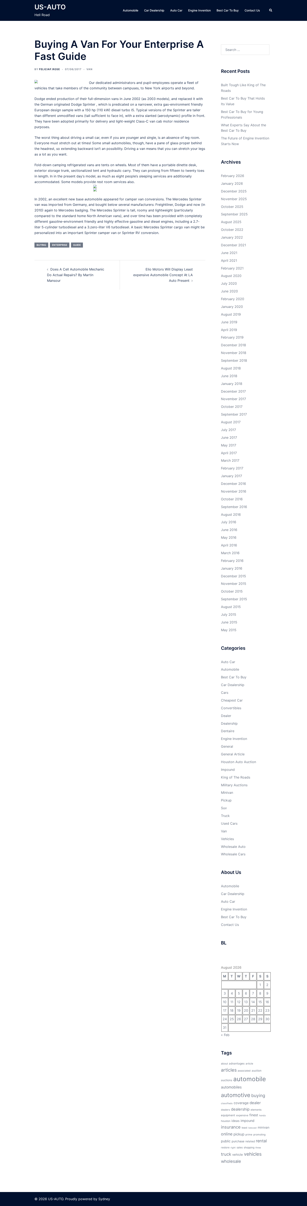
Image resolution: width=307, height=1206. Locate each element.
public (226, 1141)
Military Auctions (234, 785)
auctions (226, 1080)
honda (262, 1115)
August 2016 (231, 514)
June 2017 (229, 437)
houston (225, 1121)
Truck (225, 816)
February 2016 (232, 561)
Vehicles (227, 839)
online (226, 1133)
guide (77, 245)
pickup (238, 1134)
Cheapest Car (232, 700)
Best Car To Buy (228, 10)
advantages (237, 1063)
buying (41, 245)
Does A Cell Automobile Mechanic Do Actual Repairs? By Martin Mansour (75, 275)
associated (244, 1070)
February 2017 (232, 468)
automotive (235, 1095)
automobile (249, 1079)
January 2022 (232, 237)
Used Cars (229, 823)
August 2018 (231, 368)
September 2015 (234, 599)
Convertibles (231, 708)
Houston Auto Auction (238, 762)
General (227, 746)
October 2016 (232, 499)
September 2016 (234, 507)
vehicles (253, 1154)
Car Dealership (154, 10)
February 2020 (232, 299)
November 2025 (234, 199)
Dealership (229, 723)
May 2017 (228, 445)
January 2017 (231, 476)
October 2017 (231, 407)
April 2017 (229, 453)
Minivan (227, 792)
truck (226, 1154)
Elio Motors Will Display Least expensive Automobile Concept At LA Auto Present (163, 275)
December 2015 (233, 576)
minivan (263, 1127)
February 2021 (232, 268)
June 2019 (229, 322)
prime (248, 1134)
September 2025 (234, 214)
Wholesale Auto (233, 846)
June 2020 (229, 291)
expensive (242, 1115)
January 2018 (231, 384)
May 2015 (228, 630)
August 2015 (231, 607)
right (233, 1147)
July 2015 (228, 614)
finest (253, 1115)
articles (229, 1070)
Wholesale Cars (233, 854)
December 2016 (233, 484)
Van (89, 69)
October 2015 (232, 591)
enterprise (59, 245)
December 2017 (233, 391)
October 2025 (232, 207)
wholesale (231, 1161)
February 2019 (232, 337)
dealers (225, 1109)
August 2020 (231, 276)
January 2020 (232, 307)
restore (225, 1147)
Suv (224, 808)
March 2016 (230, 553)
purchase (238, 1141)
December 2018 (233, 345)
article (249, 1063)
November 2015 (233, 584)
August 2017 (231, 422)
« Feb (225, 1035)
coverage (241, 1103)
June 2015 (229, 622)
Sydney (104, 1199)
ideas (235, 1121)
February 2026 (232, 176)
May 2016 (228, 537)
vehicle (237, 1155)
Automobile (130, 10)
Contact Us (252, 10)
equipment (228, 1115)
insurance (231, 1127)
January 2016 (231, 568)
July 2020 (229, 283)
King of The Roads (235, 777)
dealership (240, 1109)
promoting (259, 1134)
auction (256, 1070)
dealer (255, 1102)
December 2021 (233, 245)
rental (261, 1140)
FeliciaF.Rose (49, 69)
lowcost (252, 1127)
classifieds (227, 1103)
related (250, 1141)
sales (240, 1147)
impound (247, 1121)
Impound (228, 769)
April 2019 (229, 330)
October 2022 (232, 230)
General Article (233, 754)
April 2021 (229, 260)
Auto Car (176, 10)
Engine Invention (199, 10)
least (244, 1127)
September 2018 (234, 360)
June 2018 (229, 376)
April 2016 (229, 545)
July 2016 (228, 522)
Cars (224, 692)
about (224, 1063)
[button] (271, 10)
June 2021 (229, 253)
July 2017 (228, 430)
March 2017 (230, 460)
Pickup (226, 800)
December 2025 (234, 191)
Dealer (226, 716)
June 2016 (229, 530)
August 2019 (231, 314)
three (258, 1147)
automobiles (231, 1087)
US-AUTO (50, 7)
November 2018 (233, 353)
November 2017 (233, 399)
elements (256, 1109)
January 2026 (232, 183)
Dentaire (227, 731)
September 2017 (234, 414)
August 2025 (231, 222)
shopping (249, 1147)
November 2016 (233, 491)
